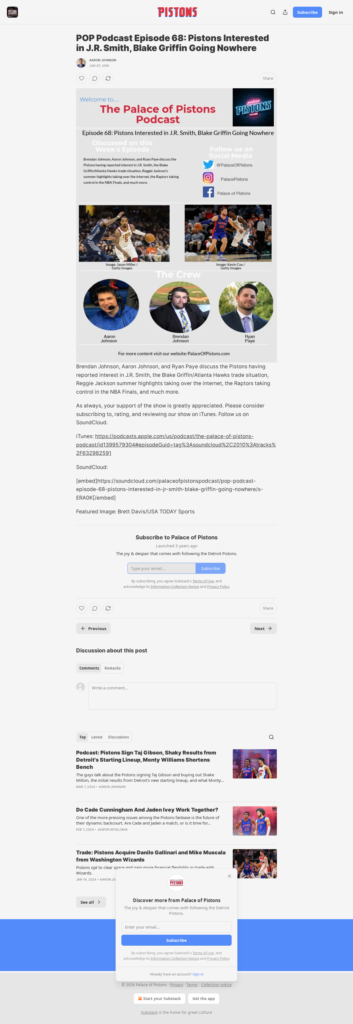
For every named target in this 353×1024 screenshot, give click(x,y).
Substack (149, 1012)
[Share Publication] (285, 12)
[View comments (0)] (94, 78)
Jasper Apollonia (112, 829)
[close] (229, 876)
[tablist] (100, 668)
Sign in (336, 12)
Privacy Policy (218, 958)
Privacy (176, 984)
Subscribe (307, 12)
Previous (97, 628)
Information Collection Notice (175, 958)
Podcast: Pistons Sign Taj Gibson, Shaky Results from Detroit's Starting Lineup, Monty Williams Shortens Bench (146, 760)
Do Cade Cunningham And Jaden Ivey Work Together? (147, 810)
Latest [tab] (97, 737)
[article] (176, 773)
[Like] (81, 78)
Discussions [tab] (118, 737)
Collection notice (216, 984)
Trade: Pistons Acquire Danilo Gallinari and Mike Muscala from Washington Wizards (151, 856)
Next (260, 628)
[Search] (273, 12)
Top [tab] (82, 737)
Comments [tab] (89, 668)
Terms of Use (203, 952)
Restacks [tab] (113, 668)
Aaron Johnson (102, 60)
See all (87, 902)
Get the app (203, 998)
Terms (192, 984)
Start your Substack (162, 998)
